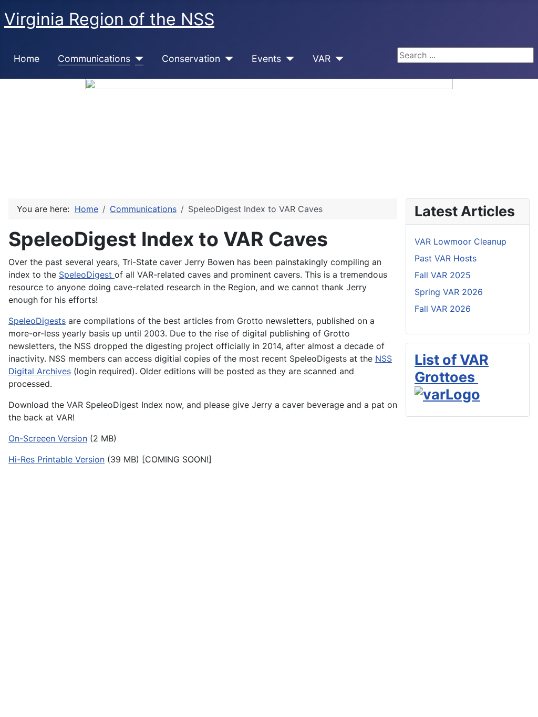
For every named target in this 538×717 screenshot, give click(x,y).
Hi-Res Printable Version (56, 459)
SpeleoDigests (37, 320)
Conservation (191, 58)
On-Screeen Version (47, 438)
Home (26, 58)
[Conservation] (226, 59)
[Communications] (136, 59)
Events (266, 58)
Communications (94, 58)
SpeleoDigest (87, 274)
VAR (321, 58)
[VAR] (337, 59)
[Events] (287, 59)
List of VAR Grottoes (452, 368)
